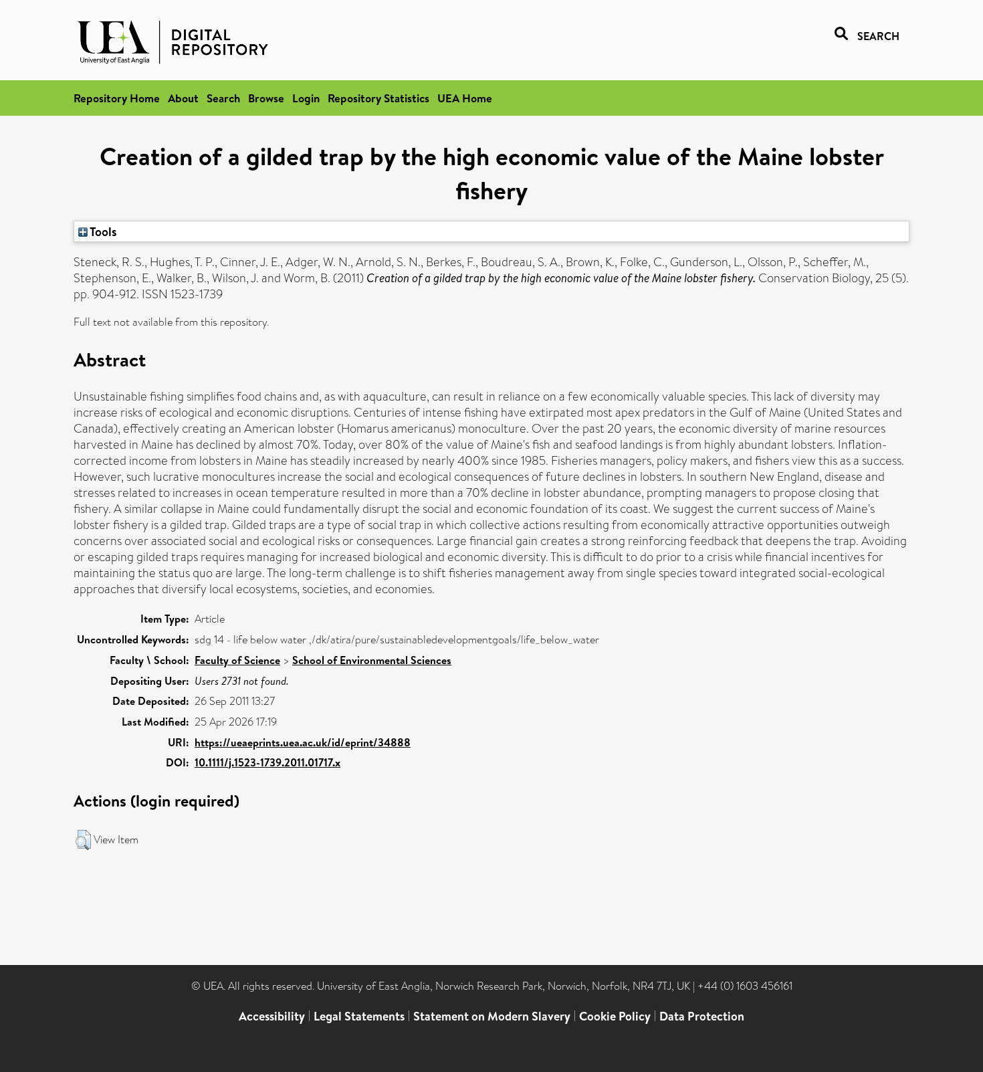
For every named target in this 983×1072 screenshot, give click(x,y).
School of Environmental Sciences (371, 660)
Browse (266, 98)
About (183, 98)
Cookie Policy (615, 1016)
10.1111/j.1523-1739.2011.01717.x (267, 762)
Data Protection (701, 1016)
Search (223, 98)
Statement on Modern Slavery (491, 1016)
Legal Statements (359, 1016)
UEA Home (464, 98)
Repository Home (117, 98)
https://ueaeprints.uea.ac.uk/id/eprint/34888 (303, 742)
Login (306, 98)
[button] (83, 840)
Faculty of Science (237, 660)
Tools (102, 231)
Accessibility (272, 1016)
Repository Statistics (378, 98)
